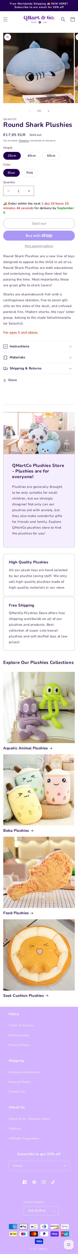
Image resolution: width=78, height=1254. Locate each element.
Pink (29, 173)
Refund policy (19, 1035)
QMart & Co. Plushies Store (29, 1119)
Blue (11, 173)
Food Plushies (16, 913)
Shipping (24, 140)
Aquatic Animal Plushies (25, 748)
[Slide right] (48, 111)
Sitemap (15, 1128)
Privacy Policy (19, 1045)
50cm (51, 156)
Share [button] (12, 380)
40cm (32, 156)
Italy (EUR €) (37, 1211)
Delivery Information (24, 1072)
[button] (5, 19)
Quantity (9, 182)
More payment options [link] (39, 246)
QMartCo (43, 1249)
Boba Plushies (16, 830)
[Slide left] (29, 111)
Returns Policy (19, 1082)
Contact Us (17, 1092)
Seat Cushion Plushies (23, 995)
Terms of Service (21, 1025)
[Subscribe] (64, 1166)
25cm (12, 156)
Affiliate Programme (24, 1138)
